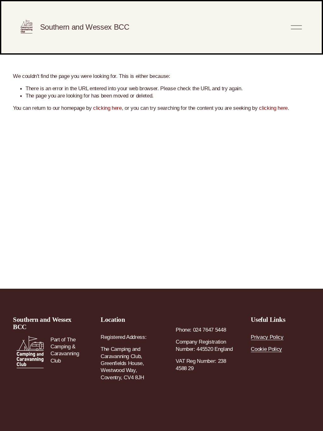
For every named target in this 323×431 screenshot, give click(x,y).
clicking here (107, 108)
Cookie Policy (266, 349)
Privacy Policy (267, 337)
